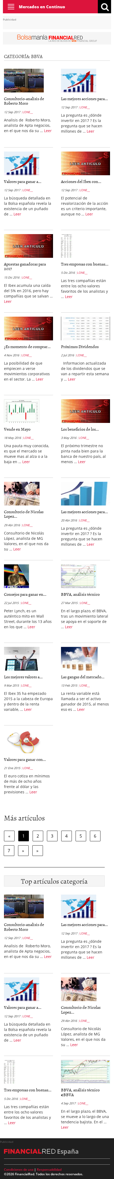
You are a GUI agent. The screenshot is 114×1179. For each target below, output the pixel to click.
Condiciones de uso (18, 1169)
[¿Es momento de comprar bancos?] (28, 328)
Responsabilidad (49, 1169)
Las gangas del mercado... (82, 677)
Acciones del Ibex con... (81, 181)
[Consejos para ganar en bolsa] (17, 577)
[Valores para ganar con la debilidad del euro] (23, 742)
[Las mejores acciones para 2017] (78, 81)
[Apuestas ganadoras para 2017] (28, 246)
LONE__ (28, 112)
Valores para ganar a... (22, 181)
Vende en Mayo (17, 429)
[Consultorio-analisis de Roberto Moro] (24, 81)
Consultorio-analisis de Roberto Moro (24, 101)
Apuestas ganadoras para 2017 (25, 266)
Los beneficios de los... (80, 429)
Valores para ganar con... (25, 759)
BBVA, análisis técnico (80, 594)
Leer (48, 130)
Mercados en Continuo (42, 6)
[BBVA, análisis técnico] (78, 577)
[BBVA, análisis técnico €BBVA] (85, 1072)
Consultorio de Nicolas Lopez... (23, 514)
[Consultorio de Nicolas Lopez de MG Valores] (22, 494)
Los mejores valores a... (23, 677)
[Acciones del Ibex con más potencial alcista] (85, 163)
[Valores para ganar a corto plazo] (21, 164)
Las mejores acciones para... (84, 98)
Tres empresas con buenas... (84, 264)
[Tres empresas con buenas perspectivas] (66, 247)
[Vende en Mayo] (21, 412)
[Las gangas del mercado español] (79, 660)
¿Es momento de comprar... (27, 346)
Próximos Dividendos (80, 346)
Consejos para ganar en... (25, 594)
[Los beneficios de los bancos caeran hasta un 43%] (85, 411)
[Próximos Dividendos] (85, 328)
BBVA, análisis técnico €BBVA (80, 1092)
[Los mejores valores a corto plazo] (22, 660)
